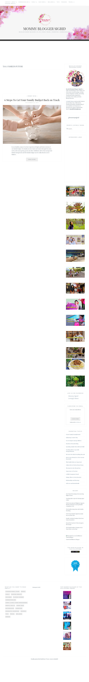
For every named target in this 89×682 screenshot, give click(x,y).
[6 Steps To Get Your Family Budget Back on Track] (32, 143)
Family (34, 2)
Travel (71, 2)
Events (23, 591)
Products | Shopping (12, 611)
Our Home (42, 2)
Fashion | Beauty (10, 3)
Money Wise (32, 96)
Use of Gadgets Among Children (73, 440)
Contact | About (10, 2)
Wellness (51, 2)
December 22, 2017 (32, 102)
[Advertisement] (44, 52)
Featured (9, 597)
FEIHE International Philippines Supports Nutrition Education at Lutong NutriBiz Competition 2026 (75, 505)
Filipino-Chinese (18, 597)
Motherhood (10, 608)
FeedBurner (78, 422)
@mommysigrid (73, 117)
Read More (33, 160)
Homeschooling (23, 2)
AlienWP (56, 659)
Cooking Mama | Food (12, 591)
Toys (58, 2)
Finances (64, 2)
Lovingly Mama (69, 101)
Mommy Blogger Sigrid (44, 28)
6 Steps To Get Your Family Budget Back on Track (32, 100)
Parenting (19, 608)
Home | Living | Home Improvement (16, 602)
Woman (8, 616)
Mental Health (10, 605)
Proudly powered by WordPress (38, 659)
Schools (23, 611)
